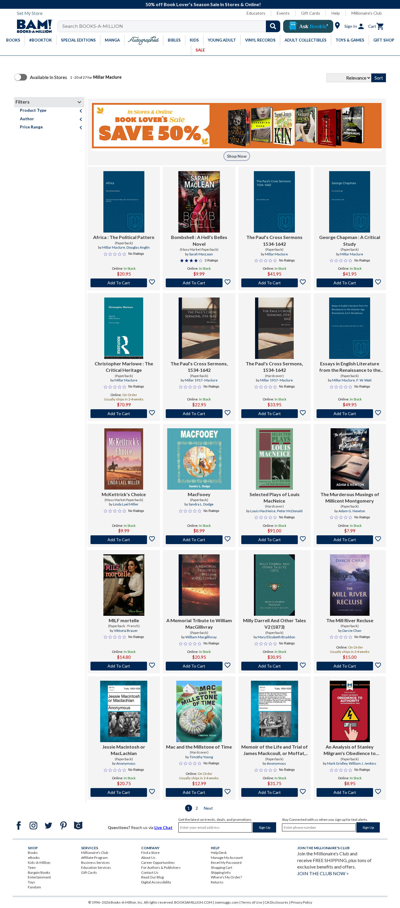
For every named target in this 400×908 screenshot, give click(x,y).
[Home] (33, 26)
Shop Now (237, 156)
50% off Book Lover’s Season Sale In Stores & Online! (203, 4)
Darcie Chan (351, 630)
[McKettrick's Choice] (124, 459)
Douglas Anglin (138, 247)
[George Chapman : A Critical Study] (350, 202)
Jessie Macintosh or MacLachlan (123, 750)
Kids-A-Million (39, 862)
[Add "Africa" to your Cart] (123, 282)
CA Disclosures (276, 902)
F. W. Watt (364, 380)
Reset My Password (226, 862)
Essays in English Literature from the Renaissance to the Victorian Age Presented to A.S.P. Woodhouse (349, 367)
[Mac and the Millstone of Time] (199, 711)
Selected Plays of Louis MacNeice (274, 497)
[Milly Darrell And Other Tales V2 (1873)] (274, 585)
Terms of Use (251, 902)
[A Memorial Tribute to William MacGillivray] (199, 585)
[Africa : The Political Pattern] (124, 202)
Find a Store (150, 852)
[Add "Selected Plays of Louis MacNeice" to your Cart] (274, 539)
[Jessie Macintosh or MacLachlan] (124, 711)
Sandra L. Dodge (201, 504)
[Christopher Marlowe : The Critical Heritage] (124, 328)
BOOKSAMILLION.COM (193, 902)
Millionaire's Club (366, 13)
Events (283, 13)
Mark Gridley (337, 763)
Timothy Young (201, 757)
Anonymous (126, 763)
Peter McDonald (289, 511)
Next (208, 808)
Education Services (96, 867)
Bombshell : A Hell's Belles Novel (199, 240)
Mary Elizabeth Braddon (276, 637)
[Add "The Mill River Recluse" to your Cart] (350, 666)
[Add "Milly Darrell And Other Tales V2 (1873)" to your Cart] (274, 666)
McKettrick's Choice (124, 494)
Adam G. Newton (352, 511)
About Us (148, 857)
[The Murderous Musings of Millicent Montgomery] (349, 459)
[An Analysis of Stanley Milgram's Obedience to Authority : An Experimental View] (349, 711)
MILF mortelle (124, 620)
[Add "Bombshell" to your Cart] (199, 282)
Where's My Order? (226, 877)
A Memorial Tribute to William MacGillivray (199, 624)
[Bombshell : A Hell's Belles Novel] (199, 202)
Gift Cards (310, 13)
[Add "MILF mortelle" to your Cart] (123, 666)
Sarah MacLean (201, 254)
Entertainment (39, 877)
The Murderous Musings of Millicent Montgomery (349, 497)
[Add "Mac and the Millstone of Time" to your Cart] (199, 792)
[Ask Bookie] (308, 26)
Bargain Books (39, 872)
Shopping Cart (221, 867)
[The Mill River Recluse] (350, 585)
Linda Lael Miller (126, 504)
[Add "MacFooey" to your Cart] (199, 539)
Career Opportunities (158, 862)
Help (335, 13)
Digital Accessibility (156, 882)
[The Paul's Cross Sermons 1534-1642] (274, 202)
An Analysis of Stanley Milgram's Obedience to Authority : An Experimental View (349, 750)
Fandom (34, 887)
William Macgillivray (201, 637)
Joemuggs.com (227, 902)
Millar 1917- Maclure (201, 380)
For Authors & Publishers (161, 867)
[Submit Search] (273, 26)
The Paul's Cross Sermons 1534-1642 (274, 240)
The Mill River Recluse (349, 620)
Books (33, 852)
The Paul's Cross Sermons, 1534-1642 (199, 367)
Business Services (95, 862)
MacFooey (199, 494)
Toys (31, 882)
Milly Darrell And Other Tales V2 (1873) (274, 624)
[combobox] (173, 26)
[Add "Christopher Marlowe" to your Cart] (123, 413)
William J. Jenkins (362, 763)
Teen (32, 867)
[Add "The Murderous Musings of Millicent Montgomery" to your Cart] (350, 539)
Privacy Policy (301, 902)
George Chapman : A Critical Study (349, 240)
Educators (256, 13)
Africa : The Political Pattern (123, 237)
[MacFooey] (199, 459)
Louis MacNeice (263, 511)
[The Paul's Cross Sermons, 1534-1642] (199, 328)
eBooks (34, 857)
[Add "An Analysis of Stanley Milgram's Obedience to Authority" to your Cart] (350, 792)
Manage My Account (227, 857)
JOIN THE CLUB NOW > (323, 873)
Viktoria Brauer (126, 630)
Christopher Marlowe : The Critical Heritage (124, 367)
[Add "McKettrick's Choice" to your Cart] (123, 539)
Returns (217, 882)
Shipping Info (220, 872)
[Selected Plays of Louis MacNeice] (274, 459)
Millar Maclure (113, 247)
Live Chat (163, 827)
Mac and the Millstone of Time (199, 746)
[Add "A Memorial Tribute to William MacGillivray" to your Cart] (199, 666)
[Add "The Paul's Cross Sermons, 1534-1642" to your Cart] (199, 413)
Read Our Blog (152, 877)
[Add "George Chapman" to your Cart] (350, 282)
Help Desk (219, 852)
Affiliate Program (94, 857)
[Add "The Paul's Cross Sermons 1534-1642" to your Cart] (274, 282)
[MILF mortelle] (124, 585)
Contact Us (149, 872)
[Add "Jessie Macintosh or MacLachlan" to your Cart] (123, 792)
